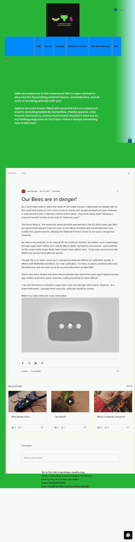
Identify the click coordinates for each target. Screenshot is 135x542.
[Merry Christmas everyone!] (113, 401)
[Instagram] (7, 60)
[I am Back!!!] (70, 401)
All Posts (12, 173)
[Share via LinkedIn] (35, 363)
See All (129, 386)
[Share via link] (42, 363)
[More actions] (117, 191)
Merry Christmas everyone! (111, 416)
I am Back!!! (60, 416)
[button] (77, 46)
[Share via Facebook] (22, 363)
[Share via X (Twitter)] (29, 363)
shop (23, 173)
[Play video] (70, 325)
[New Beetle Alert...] (27, 401)
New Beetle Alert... (21, 416)
